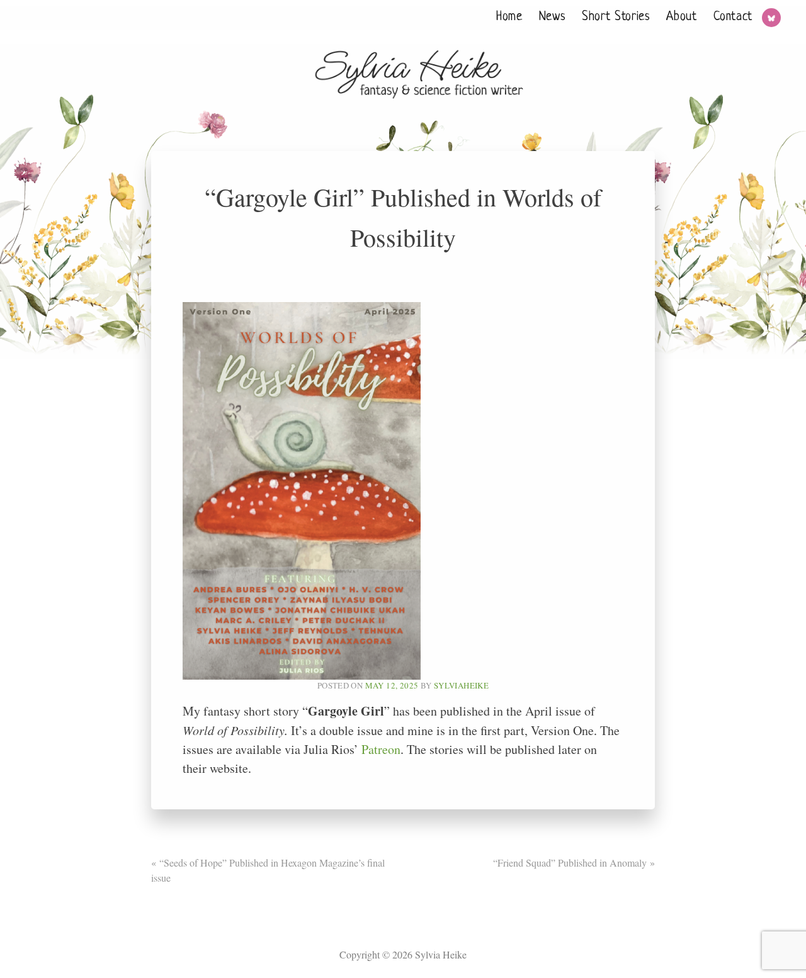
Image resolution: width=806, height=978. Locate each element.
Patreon (380, 749)
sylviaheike (461, 685)
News (552, 17)
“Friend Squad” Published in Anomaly (570, 862)
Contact (732, 17)
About (681, 17)
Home (509, 17)
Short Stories (616, 17)
